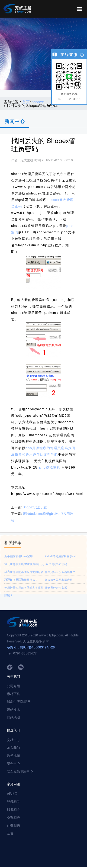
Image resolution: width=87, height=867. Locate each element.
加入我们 (13, 747)
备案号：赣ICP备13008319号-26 (31, 647)
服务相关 (13, 809)
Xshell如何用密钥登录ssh (61, 556)
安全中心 (13, 763)
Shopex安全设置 (35, 507)
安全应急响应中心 (20, 771)
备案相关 (13, 817)
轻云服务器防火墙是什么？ (21, 580)
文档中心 (13, 739)
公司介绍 (13, 685)
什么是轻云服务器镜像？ (60, 572)
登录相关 (13, 801)
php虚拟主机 (49, 467)
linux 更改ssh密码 (56, 564)
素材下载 (13, 693)
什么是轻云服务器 (56, 587)
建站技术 (13, 709)
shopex (38, 102)
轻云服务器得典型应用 (59, 580)
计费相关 (13, 825)
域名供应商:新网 (19, 701)
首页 (26, 102)
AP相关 (12, 793)
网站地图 (13, 717)
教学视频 (13, 755)
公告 (10, 833)
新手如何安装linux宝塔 (18, 556)
